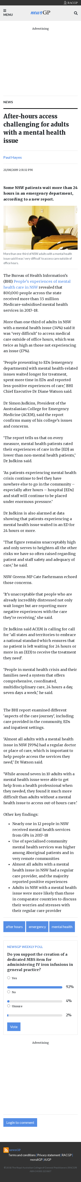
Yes (14, 978)
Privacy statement (48, 1155)
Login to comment (20, 1122)
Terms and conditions (22, 1155)
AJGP (47, 1159)
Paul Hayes (12, 157)
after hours (14, 926)
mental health (62, 926)
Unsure (17, 1006)
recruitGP (36, 1159)
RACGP (67, 1155)
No (14, 992)
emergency (37, 926)
